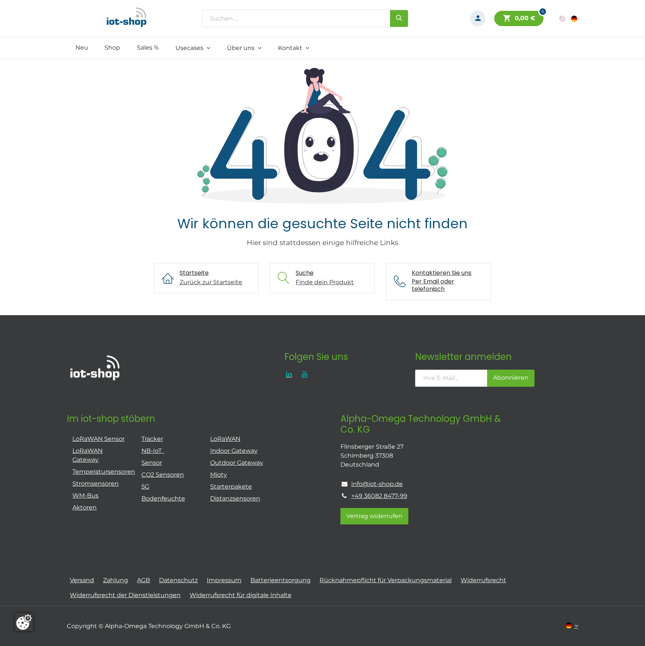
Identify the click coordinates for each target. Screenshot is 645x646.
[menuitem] (81, 47)
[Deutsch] (574, 18)
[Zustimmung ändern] (24, 622)
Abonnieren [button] (511, 377)
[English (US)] (562, 18)
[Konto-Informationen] (477, 18)
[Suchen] (399, 18)
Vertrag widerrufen (374, 516)
